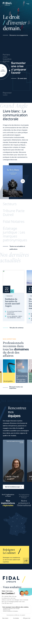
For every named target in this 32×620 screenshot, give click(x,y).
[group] (8, 371)
